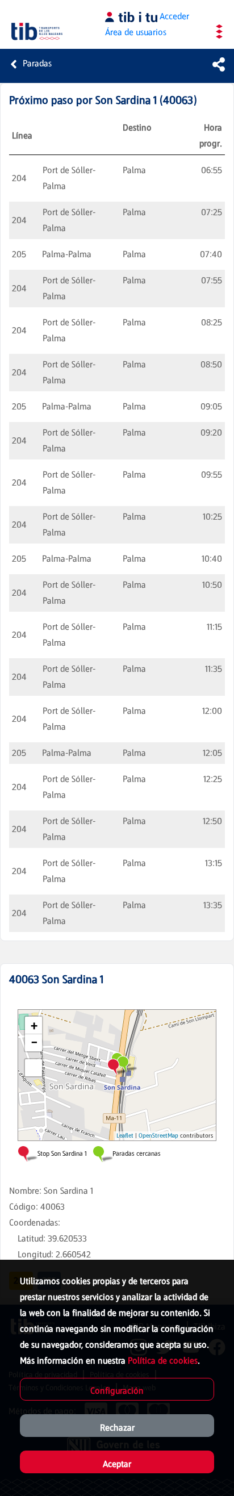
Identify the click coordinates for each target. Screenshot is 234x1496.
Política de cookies (163, 1360)
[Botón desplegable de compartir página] (218, 64)
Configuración (117, 1390)
